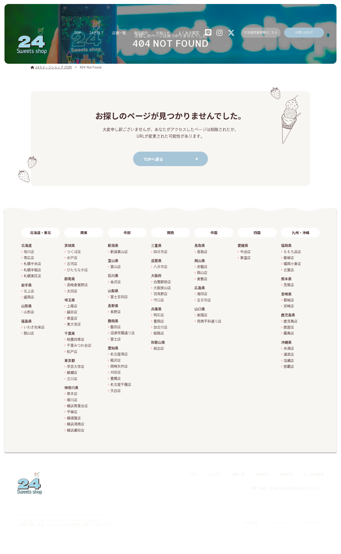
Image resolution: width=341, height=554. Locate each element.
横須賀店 (74, 418)
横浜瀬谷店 (75, 430)
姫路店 (159, 333)
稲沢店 (115, 360)
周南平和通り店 (209, 321)
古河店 (72, 263)
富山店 (115, 266)
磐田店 (115, 327)
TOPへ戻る (153, 159)
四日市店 (161, 251)
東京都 (69, 360)
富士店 (117, 339)
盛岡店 (29, 297)
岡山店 (202, 272)
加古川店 (161, 327)
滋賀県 (156, 260)
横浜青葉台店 (77, 406)
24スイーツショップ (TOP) (53, 67)
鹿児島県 (288, 315)
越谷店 (72, 312)
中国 (213, 232)
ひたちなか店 (77, 270)
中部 (127, 232)
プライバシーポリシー (281, 522)
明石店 (159, 315)
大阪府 (156, 275)
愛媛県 (243, 245)
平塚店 (72, 412)
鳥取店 (202, 251)
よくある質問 (188, 33)
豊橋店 (115, 378)
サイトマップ (314, 522)
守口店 (159, 300)
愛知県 (113, 348)
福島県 (26, 321)
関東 (83, 232)
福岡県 (286, 245)
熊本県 (286, 279)
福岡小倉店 (292, 263)
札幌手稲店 (32, 270)
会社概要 (251, 522)
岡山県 (199, 260)
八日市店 (161, 266)
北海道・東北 (40, 232)
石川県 (113, 275)
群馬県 (69, 279)
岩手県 (26, 285)
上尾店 (72, 306)
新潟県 (113, 245)
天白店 (115, 390)
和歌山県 (158, 342)
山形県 (26, 306)
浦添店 (289, 354)
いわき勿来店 (34, 327)
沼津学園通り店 (122, 333)
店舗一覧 (119, 33)
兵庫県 (156, 309)
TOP (77, 33)
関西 (170, 232)
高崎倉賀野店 (77, 285)
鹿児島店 (291, 321)
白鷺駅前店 (162, 282)
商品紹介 (141, 33)
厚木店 (72, 393)
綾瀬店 (72, 372)
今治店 (245, 251)
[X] (320, 503)
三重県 (156, 245)
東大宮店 (74, 324)
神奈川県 (71, 387)
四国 (257, 232)
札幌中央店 (32, 263)
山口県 (199, 309)
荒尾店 (289, 285)
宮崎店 (289, 306)
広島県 (199, 288)
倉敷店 (202, 279)
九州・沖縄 (300, 232)
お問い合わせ (304, 32)
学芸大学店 (75, 366)
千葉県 (69, 333)
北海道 (26, 245)
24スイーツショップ (59, 520)
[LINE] (297, 503)
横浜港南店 (75, 424)
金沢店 (115, 282)
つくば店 (74, 251)
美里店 (72, 318)
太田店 (72, 291)
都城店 (289, 300)
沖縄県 (286, 342)
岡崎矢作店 (119, 366)
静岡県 (113, 321)
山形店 (29, 312)
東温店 (245, 257)
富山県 (113, 260)
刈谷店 (115, 372)
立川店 (72, 378)
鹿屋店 (289, 327)
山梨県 (113, 291)
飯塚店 (289, 257)
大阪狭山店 (162, 288)
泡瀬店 (289, 360)
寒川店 (72, 400)
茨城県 (69, 245)
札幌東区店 (32, 276)
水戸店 (72, 257)
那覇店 (289, 366)
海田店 (202, 294)
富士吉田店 (119, 297)
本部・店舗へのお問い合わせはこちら (289, 488)
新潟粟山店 (119, 251)
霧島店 (289, 333)
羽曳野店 (161, 294)
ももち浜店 (292, 251)
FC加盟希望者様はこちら (260, 32)
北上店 (29, 291)
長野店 (115, 311)
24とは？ (96, 33)
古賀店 (289, 270)
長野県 (113, 306)
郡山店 (29, 333)
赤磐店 (202, 266)
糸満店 (289, 348)
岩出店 (159, 348)
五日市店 (204, 300)
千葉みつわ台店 (79, 345)
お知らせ (163, 33)
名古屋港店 (119, 354)
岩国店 (202, 315)
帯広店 (29, 257)
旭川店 (29, 251)
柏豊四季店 (75, 339)
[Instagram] (309, 503)
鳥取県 (199, 245)
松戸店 (72, 351)
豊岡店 (159, 321)
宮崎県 (286, 294)
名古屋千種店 (120, 384)
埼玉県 (69, 300)
